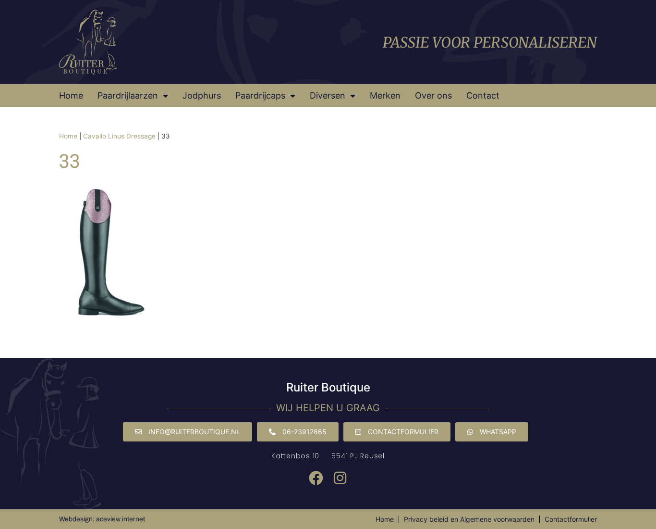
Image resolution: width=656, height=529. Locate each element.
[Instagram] (340, 478)
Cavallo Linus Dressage (119, 136)
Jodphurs (201, 95)
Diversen (327, 95)
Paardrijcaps (260, 95)
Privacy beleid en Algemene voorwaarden (469, 519)
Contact (482, 95)
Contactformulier (571, 519)
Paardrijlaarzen (127, 95)
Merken (385, 95)
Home (71, 95)
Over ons (433, 95)
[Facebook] (316, 478)
